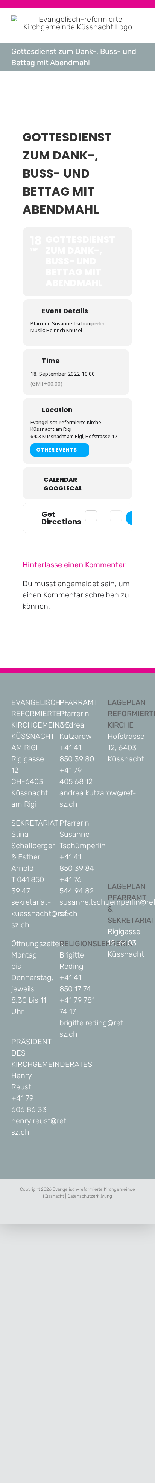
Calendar (60, 479)
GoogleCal (63, 488)
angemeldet (78, 583)
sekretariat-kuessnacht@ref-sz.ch (40, 913)
